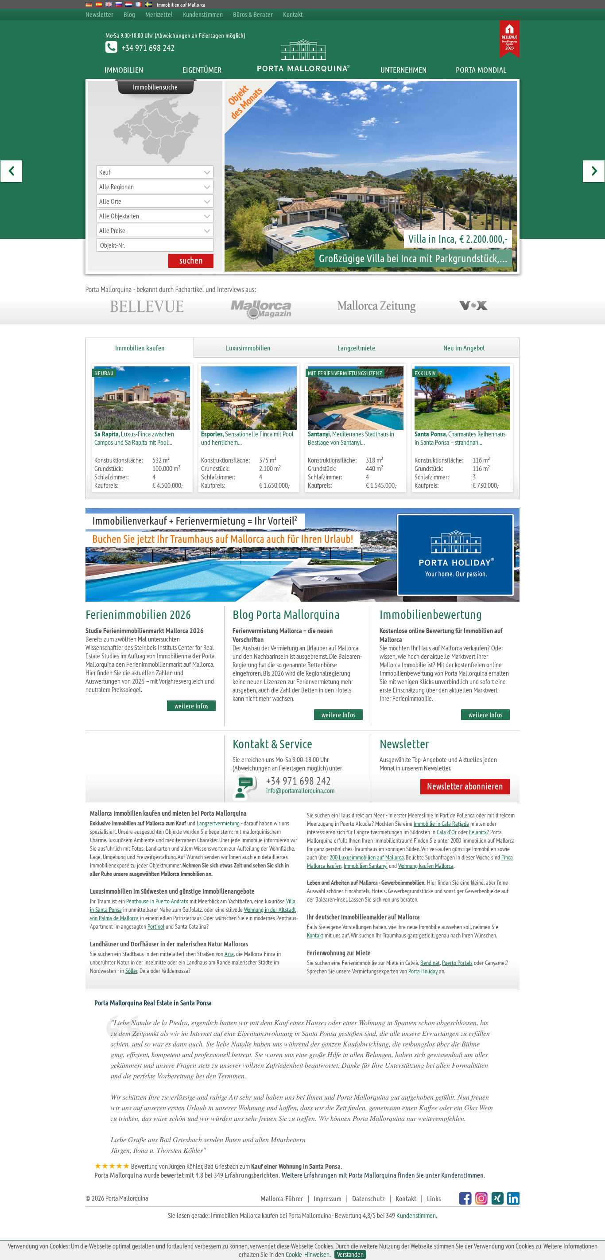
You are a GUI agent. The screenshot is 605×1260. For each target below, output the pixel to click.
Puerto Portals (457, 963)
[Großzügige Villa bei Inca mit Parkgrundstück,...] (350, 176)
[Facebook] (464, 1202)
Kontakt (293, 14)
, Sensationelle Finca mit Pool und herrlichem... (247, 438)
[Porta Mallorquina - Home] (303, 69)
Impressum (327, 1198)
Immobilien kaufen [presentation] (140, 347)
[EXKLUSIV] (462, 427)
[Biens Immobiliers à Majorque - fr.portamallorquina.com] (139, 4)
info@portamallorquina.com (300, 790)
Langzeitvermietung (218, 823)
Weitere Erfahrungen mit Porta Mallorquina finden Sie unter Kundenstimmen (383, 1175)
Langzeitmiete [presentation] (356, 347)
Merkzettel (159, 14)
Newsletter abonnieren (465, 786)
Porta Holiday (423, 971)
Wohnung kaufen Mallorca (426, 866)
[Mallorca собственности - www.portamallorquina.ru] (119, 4)
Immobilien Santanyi (366, 866)
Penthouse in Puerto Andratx (157, 901)
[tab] (140, 348)
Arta (229, 954)
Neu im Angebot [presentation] (464, 347)
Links (434, 1198)
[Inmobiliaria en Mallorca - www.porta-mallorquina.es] (99, 4)
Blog (129, 14)
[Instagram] (480, 1202)
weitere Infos (191, 705)
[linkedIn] (512, 1202)
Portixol (155, 926)
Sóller (131, 971)
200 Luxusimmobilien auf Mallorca (367, 857)
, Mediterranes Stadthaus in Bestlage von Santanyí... (351, 438)
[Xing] (496, 1202)
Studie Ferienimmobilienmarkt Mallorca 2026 (144, 630)
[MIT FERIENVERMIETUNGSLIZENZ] (355, 427)
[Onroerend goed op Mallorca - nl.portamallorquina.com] (128, 4)
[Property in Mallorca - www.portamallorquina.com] (108, 4)
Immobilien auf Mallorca (181, 4)
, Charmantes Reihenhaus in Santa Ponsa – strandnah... (460, 438)
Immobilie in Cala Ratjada (441, 824)
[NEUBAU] (142, 427)
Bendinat (430, 963)
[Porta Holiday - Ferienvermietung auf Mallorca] (302, 603)
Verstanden (350, 1254)
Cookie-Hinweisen (308, 1254)
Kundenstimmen (203, 14)
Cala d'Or (447, 832)
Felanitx (478, 832)
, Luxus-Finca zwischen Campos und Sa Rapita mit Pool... (134, 438)
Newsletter (99, 14)
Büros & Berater (253, 14)
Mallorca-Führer (281, 1198)
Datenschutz (368, 1198)
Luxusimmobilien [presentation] (248, 347)
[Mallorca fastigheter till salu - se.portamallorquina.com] (148, 4)
